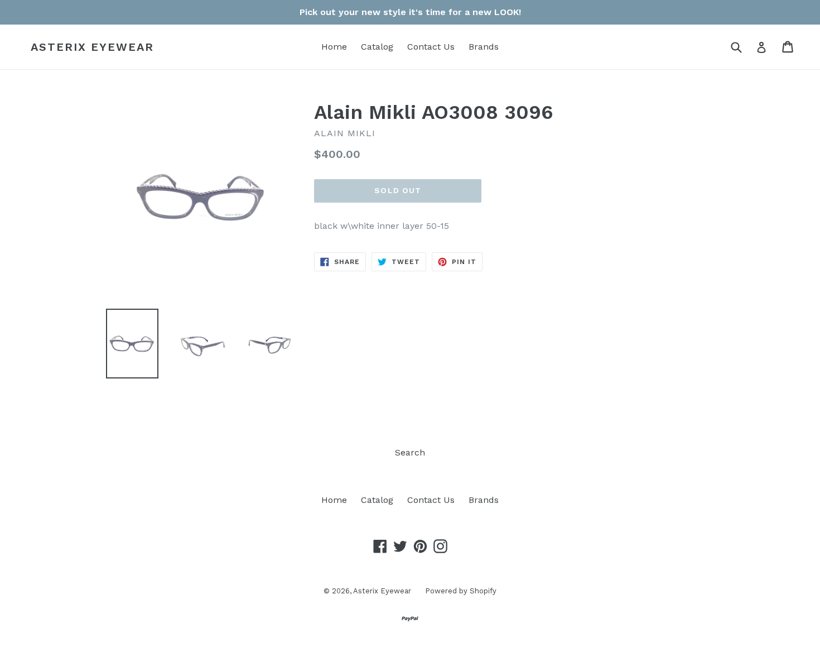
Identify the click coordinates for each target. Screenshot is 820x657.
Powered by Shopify (460, 591)
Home (334, 46)
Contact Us (431, 46)
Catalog (377, 46)
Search (410, 452)
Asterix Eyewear (92, 47)
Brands (484, 46)
